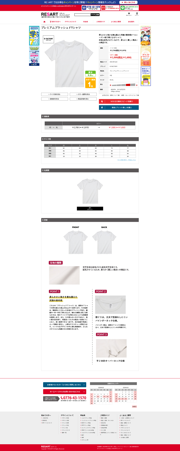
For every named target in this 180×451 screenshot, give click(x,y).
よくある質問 (116, 20)
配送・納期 (104, 418)
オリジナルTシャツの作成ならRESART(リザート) (109, 448)
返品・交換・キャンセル (107, 420)
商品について (124, 425)
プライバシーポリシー (123, 446)
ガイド (100, 20)
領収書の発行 (104, 425)
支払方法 (103, 423)
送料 (83, 437)
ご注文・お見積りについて (127, 418)
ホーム (44, 20)
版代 (83, 435)
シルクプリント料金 (87, 418)
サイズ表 (103, 430)
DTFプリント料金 (86, 425)
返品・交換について (126, 435)
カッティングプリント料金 (88, 427)
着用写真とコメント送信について (108, 433)
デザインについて (70, 20)
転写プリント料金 (86, 423)
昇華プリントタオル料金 (88, 430)
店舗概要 (99, 446)
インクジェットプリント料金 (89, 420)
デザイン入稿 (65, 420)
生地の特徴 (104, 427)
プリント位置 (65, 423)
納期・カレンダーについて (129, 95)
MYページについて (47, 423)
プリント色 (65, 427)
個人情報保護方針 (134, 446)
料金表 (85, 20)
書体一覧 (64, 432)
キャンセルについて (126, 432)
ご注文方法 (45, 418)
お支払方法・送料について (110, 95)
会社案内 (131, 20)
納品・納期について (126, 423)
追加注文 (44, 420)
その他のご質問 (125, 437)
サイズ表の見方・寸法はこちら (126, 160)
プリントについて (125, 430)
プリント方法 (65, 425)
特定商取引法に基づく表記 (109, 446)
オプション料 (85, 440)
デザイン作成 (65, 418)
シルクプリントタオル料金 (88, 432)
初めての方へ (55, 20)
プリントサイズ (66, 430)
